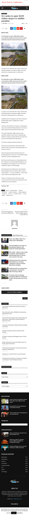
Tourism (24, 193)
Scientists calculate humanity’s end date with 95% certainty (13, 331)
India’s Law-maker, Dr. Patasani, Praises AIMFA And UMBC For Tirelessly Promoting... (17, 441)
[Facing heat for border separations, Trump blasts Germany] (4, 407)
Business (20, 190)
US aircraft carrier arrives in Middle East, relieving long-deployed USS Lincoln (14, 313)
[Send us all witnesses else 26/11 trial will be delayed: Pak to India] (4, 434)
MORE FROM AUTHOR (18, 235)
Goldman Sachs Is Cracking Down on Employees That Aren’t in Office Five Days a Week (18, 270)
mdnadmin (5, 23)
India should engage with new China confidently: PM (7, 212)
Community (4, 248)
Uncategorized (8, 11)
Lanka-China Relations (13, 192)
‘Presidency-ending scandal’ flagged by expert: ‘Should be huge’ (14, 337)
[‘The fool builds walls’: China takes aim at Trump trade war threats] (4, 414)
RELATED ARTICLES (6, 235)
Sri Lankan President (17, 193)
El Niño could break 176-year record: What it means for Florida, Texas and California (14, 343)
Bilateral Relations (13, 190)
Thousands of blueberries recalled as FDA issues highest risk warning (14, 325)
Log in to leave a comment (14, 292)
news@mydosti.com (17, 498)
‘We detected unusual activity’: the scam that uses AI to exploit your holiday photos (14, 348)
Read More (20, 512)
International (4, 192)
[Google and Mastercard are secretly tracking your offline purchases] (4, 448)
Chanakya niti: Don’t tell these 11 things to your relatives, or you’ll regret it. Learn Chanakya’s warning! (14, 359)
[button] (27, 8)
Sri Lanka (10, 193)
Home (2, 11)
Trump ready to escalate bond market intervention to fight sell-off (14, 307)
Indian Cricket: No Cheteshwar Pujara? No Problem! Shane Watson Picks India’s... (18, 401)
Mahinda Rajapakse (22, 192)
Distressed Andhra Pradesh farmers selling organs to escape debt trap (21, 213)
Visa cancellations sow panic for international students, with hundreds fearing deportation (17, 247)
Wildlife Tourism (9, 195)
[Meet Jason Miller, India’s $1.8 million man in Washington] (4, 240)
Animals (7, 190)
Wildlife (3, 195)
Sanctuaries (4, 193)
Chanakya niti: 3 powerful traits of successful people (13, 354)
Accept (13, 512)
